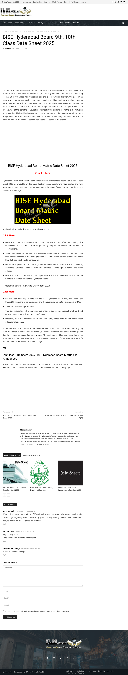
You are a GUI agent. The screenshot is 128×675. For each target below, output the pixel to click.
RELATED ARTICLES (12, 455)
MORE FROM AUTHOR (31, 455)
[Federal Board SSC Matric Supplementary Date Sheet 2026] (70, 473)
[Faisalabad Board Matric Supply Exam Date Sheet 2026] (42, 473)
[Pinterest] (67, 658)
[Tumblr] (74, 658)
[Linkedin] (60, 658)
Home (5, 31)
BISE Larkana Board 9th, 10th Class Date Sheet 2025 (19, 416)
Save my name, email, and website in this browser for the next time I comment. (37, 611)
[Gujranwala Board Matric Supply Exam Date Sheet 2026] (15, 473)
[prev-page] (4, 495)
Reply (4, 524)
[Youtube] (124, 2)
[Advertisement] (43, 69)
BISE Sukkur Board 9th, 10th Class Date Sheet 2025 (64, 416)
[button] (123, 23)
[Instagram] (115, 2)
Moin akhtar (9, 48)
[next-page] (8, 495)
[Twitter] (118, 2)
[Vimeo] (121, 2)
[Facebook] (112, 2)
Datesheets (14, 31)
